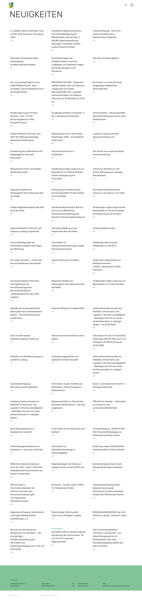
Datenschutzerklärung (48, 595)
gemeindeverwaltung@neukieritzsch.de (116, 586)
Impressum (14, 595)
